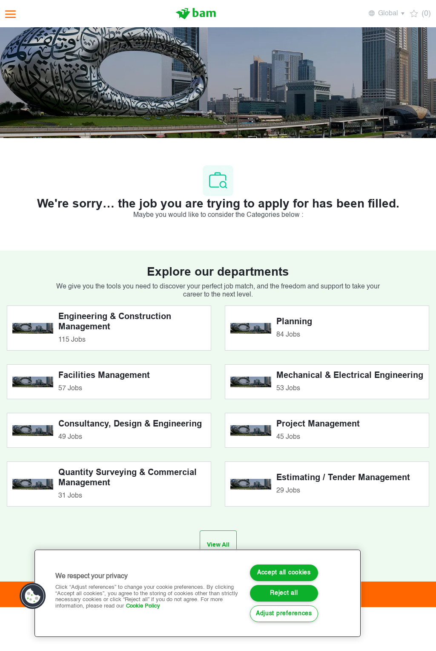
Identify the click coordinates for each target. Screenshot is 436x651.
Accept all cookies (284, 573)
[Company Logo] (196, 14)
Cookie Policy (143, 606)
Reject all (284, 593)
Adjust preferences (284, 613)
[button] (386, 13)
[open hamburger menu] (10, 13)
